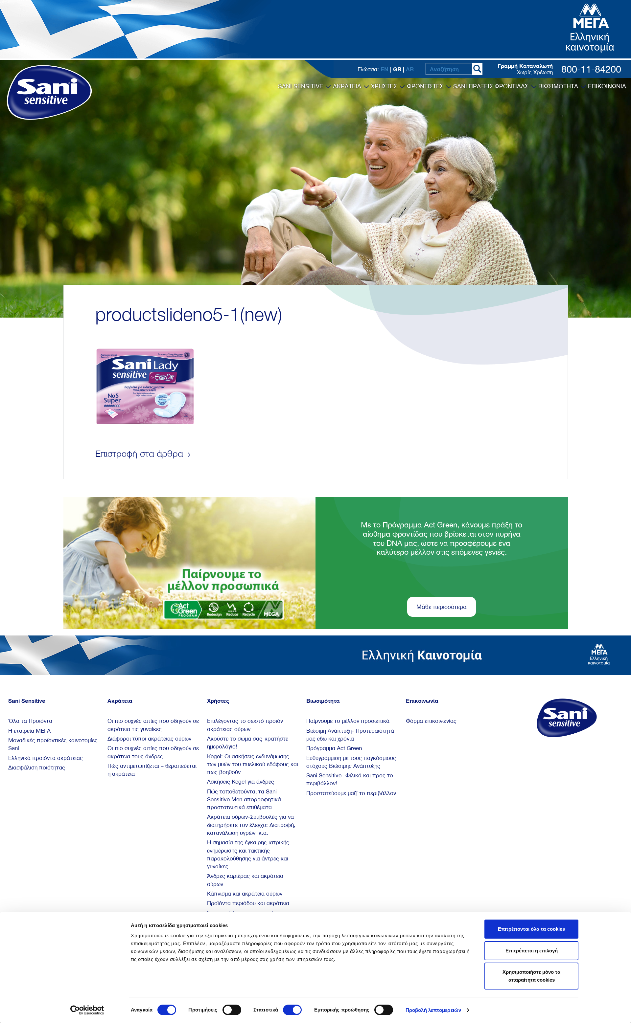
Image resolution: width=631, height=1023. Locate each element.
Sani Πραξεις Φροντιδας (491, 86)
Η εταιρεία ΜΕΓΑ (29, 730)
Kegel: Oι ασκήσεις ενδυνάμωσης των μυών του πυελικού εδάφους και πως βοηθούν (252, 764)
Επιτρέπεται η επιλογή (531, 950)
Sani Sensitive (301, 86)
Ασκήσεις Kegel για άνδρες (240, 781)
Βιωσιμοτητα (559, 86)
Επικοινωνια (607, 86)
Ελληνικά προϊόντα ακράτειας (45, 758)
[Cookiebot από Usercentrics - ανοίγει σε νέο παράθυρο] (87, 1010)
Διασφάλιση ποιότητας (36, 767)
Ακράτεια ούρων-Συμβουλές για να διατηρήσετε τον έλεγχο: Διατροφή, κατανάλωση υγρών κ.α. (251, 824)
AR (410, 69)
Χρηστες (385, 86)
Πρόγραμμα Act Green (334, 748)
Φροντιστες (426, 86)
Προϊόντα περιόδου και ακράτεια (248, 903)
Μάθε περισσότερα (441, 606)
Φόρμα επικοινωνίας (431, 721)
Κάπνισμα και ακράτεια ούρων (244, 893)
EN (384, 69)
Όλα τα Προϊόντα (30, 721)
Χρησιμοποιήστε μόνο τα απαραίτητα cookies (531, 976)
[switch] (231, 1010)
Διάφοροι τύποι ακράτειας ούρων (149, 738)
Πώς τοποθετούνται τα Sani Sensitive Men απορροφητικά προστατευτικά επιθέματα (244, 799)
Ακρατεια (348, 86)
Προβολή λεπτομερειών (433, 1010)
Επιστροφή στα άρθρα (140, 453)
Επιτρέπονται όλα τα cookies (531, 929)
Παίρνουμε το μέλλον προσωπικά (347, 721)
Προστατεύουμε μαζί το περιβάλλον (351, 793)
